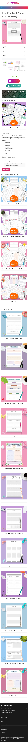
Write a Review (6, 169)
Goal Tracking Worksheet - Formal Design (14, 533)
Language (4, 46)
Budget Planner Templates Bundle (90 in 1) (14, 204)
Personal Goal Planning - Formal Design (14, 338)
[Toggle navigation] (3, 3)
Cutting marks (5, 53)
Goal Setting (15, 7)
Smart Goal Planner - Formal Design (14, 501)
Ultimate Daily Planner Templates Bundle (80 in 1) (14, 236)
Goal (11, 7)
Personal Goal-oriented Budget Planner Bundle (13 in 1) (14, 268)
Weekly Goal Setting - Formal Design (14, 436)
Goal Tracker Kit (14, 301)
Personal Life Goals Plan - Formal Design (14, 631)
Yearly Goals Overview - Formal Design (14, 598)
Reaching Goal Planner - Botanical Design (14, 371)
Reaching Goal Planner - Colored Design (14, 403)
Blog (2, 721)
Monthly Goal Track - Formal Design (14, 566)
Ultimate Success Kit (14, 127)
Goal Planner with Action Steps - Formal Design (14, 663)
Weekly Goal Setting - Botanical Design (14, 696)
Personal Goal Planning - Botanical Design (14, 468)
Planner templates (4, 7)
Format (4, 50)
